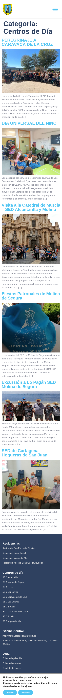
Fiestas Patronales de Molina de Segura (31, 295)
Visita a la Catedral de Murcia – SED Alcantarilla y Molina (31, 207)
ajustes (28, 686)
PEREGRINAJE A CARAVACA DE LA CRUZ (27, 42)
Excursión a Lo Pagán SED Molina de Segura (29, 384)
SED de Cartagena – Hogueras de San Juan (24, 452)
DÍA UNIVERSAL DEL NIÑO (29, 123)
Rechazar (25, 692)
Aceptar (10, 692)
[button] (55, 9)
